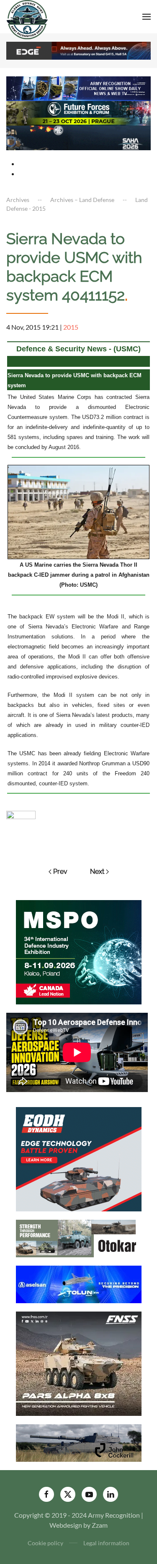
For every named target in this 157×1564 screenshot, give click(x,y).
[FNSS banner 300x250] (79, 1363)
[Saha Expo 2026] (78, 88)
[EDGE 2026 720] (78, 50)
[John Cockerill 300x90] (79, 1442)
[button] (146, 16)
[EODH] (79, 1159)
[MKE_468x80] (78, 137)
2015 (70, 327)
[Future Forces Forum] (78, 112)
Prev (60, 871)
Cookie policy (45, 1542)
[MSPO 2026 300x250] (79, 951)
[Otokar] (79, 1238)
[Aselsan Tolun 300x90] (79, 1284)
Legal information (106, 1542)
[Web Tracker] (21, 814)
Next (97, 871)
